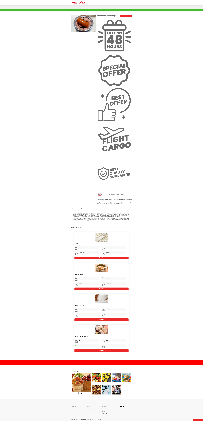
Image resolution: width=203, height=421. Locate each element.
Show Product (101, 237)
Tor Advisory (104, 409)
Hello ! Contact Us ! (198, 419)
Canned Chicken (79, 274)
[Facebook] (120, 406)
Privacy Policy (73, 406)
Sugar (76, 243)
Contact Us (73, 409)
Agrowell (103, 411)
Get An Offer (125, 15)
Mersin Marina (104, 413)
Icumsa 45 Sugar (79, 305)
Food (80, 247)
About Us (88, 406)
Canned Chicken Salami (81, 336)
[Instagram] (121, 406)
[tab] (75, 209)
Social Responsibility (90, 408)
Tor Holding (104, 406)
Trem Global (104, 408)
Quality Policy (73, 408)
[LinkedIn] (118, 406)
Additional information (88, 209)
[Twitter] (123, 406)
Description (76, 209)
